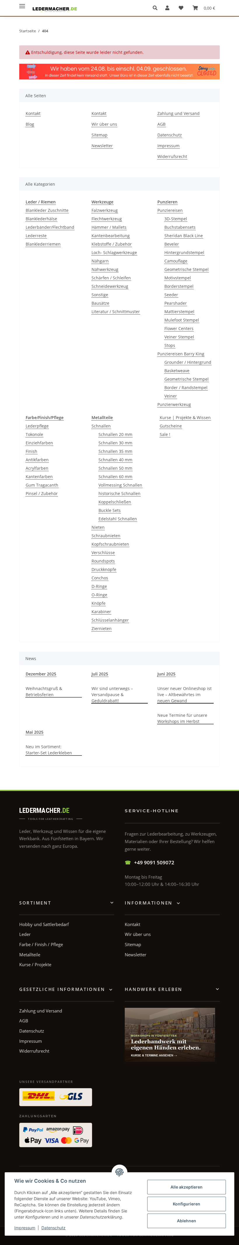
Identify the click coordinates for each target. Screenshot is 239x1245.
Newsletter (102, 145)
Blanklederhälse (41, 218)
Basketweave (176, 370)
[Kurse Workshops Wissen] (170, 1035)
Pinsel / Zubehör (42, 493)
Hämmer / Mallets (109, 227)
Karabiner (101, 611)
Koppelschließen (115, 502)
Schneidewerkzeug (110, 286)
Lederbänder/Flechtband (50, 227)
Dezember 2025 (41, 674)
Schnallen (101, 426)
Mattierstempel (179, 311)
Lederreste (36, 235)
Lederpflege (37, 426)
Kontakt (33, 113)
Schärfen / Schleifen (111, 278)
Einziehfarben (39, 443)
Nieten (98, 527)
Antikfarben (37, 459)
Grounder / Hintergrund (187, 362)
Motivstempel (177, 278)
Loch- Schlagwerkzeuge (114, 252)
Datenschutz (53, 1227)
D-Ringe (99, 586)
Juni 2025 (166, 674)
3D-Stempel (175, 218)
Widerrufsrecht (172, 156)
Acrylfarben (37, 468)
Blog (30, 124)
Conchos (100, 578)
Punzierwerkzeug (174, 404)
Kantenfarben (39, 476)
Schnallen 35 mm (115, 451)
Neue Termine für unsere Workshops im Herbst (182, 718)
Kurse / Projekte (35, 964)
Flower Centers (179, 328)
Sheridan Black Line (183, 235)
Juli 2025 (100, 674)
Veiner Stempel (179, 337)
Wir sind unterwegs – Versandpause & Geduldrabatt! (112, 694)
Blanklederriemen (43, 244)
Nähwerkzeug (105, 269)
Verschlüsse (103, 552)
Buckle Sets (110, 510)
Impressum (24, 1227)
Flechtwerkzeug (107, 218)
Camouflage (175, 261)
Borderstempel (179, 286)
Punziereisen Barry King (180, 354)
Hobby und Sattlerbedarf (44, 924)
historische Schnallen (119, 493)
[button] (157, 8)
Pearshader (175, 303)
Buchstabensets (180, 227)
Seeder (171, 294)
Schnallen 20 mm (115, 434)
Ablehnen (186, 1220)
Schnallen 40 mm (115, 459)
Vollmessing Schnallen (120, 485)
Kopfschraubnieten (110, 544)
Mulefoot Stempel (181, 320)
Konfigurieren (186, 1203)
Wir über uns (104, 124)
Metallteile (29, 954)
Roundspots (103, 561)
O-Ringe (99, 594)
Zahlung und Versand (178, 113)
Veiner (170, 396)
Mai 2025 (34, 732)
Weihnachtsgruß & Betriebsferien (44, 691)
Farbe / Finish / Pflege (41, 944)
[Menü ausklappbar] (22, 3)
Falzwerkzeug (105, 210)
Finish (31, 451)
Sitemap (100, 135)
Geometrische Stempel (186, 269)
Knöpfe (99, 603)
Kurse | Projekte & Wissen (185, 417)
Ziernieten (102, 628)
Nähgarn (100, 261)
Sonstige (100, 294)
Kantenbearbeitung (111, 235)
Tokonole (34, 434)
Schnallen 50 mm (115, 468)
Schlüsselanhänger (110, 620)
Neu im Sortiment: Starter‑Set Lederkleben (49, 749)
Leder (25, 934)
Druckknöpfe (104, 569)
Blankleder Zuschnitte (47, 210)
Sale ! (165, 434)
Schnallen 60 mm (115, 476)
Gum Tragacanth (42, 485)
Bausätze (100, 303)
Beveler (171, 244)
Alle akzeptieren (187, 1186)
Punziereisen (170, 210)
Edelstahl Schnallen (118, 519)
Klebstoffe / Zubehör (112, 244)
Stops (169, 345)
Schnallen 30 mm (115, 443)
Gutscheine (171, 426)
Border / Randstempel (186, 387)
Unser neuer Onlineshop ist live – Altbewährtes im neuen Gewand (184, 694)
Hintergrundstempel (184, 252)
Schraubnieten (106, 535)
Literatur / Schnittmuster (116, 311)
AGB (161, 124)
